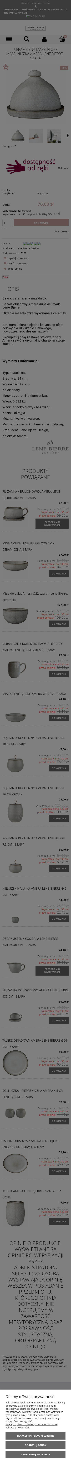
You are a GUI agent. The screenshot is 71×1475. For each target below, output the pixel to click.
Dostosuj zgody (35, 1445)
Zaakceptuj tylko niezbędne (35, 1435)
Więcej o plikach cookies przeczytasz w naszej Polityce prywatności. (32, 1426)
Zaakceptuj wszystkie (35, 1454)
